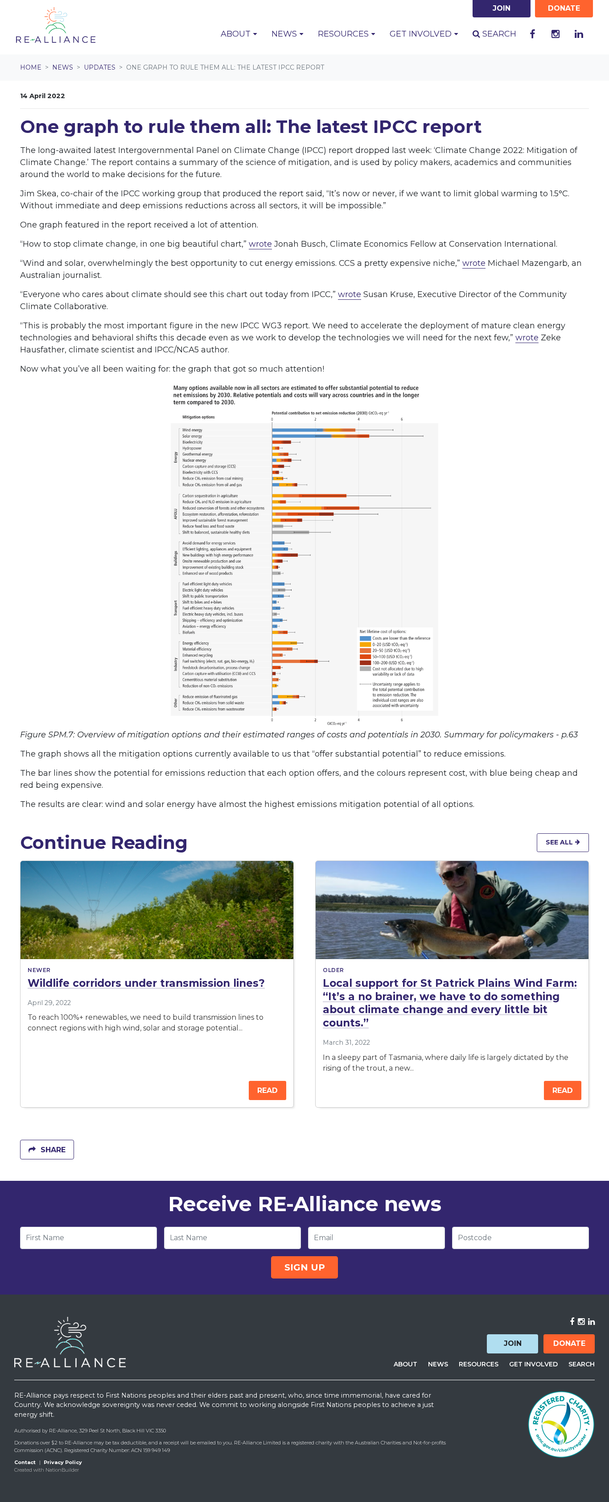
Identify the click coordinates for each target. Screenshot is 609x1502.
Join (513, 1343)
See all (560, 842)
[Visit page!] (532, 34)
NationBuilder (62, 1470)
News (62, 67)
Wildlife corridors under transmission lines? (146, 983)
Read (267, 1090)
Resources (478, 1364)
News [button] (291, 34)
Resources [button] (344, 34)
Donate (569, 1343)
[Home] (55, 25)
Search (498, 34)
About (405, 1364)
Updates (99, 67)
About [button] (237, 34)
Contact (25, 1462)
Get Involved (533, 1364)
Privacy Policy (63, 1462)
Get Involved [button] (422, 34)
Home (30, 67)
